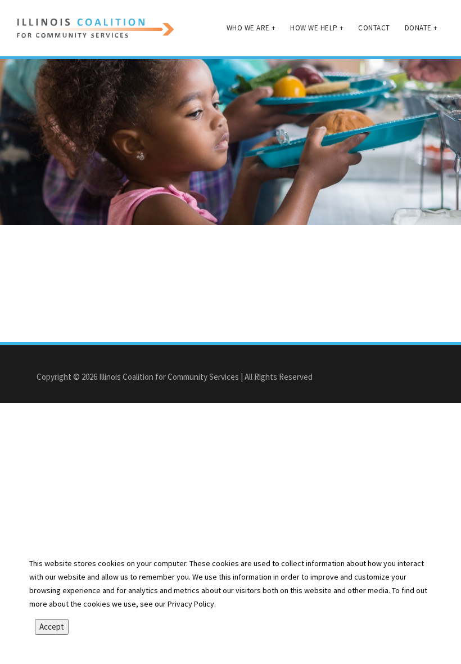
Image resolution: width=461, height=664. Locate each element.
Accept (51, 626)
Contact (374, 28)
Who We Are (251, 28)
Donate (421, 28)
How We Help (317, 28)
